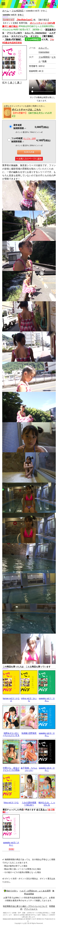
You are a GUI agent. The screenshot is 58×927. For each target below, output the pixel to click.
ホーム (5, 10)
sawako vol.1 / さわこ (47, 699)
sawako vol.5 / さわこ (11, 843)
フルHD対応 (17, 10)
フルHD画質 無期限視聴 (23, 140)
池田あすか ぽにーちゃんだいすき (11, 734)
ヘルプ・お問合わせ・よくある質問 (35, 890)
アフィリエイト (31, 908)
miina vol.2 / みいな (29, 699)
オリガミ (34, 35)
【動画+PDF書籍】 (13, 39)
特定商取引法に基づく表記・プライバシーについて (25, 906)
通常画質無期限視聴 (19, 126)
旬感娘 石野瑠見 (29, 733)
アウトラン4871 (14, 32)
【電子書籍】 (47, 35)
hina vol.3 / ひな (11, 802)
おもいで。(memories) (36, 32)
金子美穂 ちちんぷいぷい (29, 769)
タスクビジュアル (19, 35)
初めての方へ (12, 890)
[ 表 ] (11, 82)
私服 (44, 61)
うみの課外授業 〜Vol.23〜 (29, 803)
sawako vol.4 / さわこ (47, 769)
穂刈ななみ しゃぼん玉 (47, 803)
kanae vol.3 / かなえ (11, 699)
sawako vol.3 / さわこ (47, 734)
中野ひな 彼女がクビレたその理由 (11, 769)
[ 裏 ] (18, 82)
